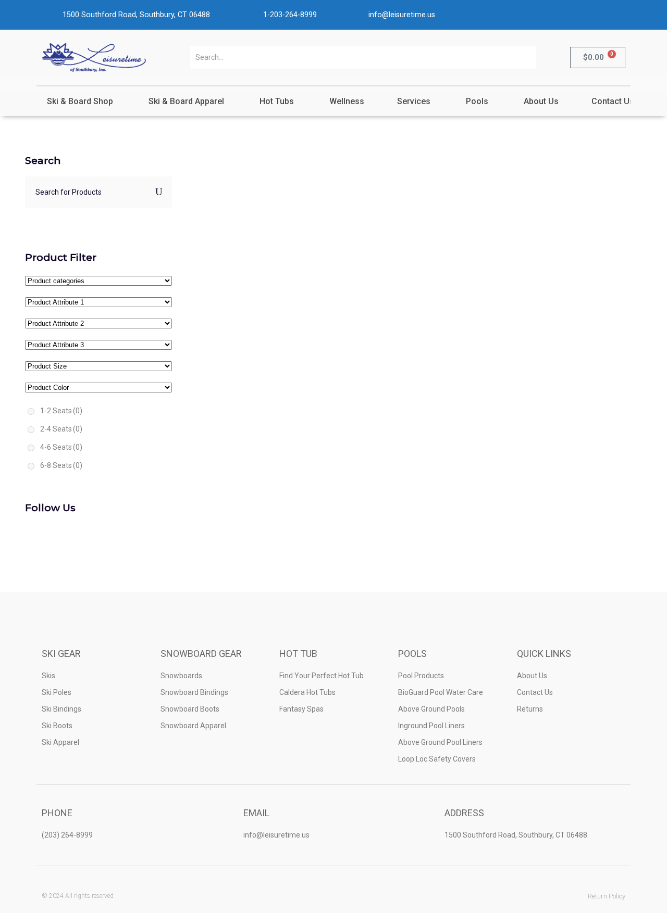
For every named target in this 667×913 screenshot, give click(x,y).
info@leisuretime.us (401, 14)
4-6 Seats (61, 447)
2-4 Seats (61, 429)
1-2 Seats (61, 411)
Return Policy (606, 896)
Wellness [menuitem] (346, 101)
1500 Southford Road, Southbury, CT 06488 (136, 14)
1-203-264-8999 (290, 14)
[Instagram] (333, 896)
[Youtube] (359, 896)
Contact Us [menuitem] (612, 101)
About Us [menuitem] (541, 101)
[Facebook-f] (308, 896)
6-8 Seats (61, 465)
